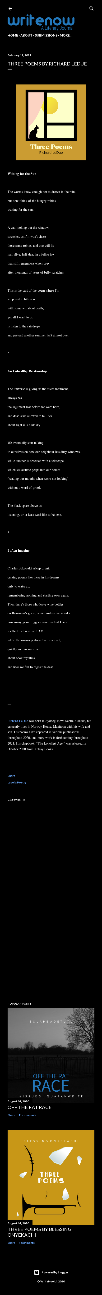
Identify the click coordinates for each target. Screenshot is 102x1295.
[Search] (91, 7)
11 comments (27, 1115)
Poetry (21, 782)
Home (13, 35)
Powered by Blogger (55, 1272)
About (26, 35)
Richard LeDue (18, 720)
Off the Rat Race (29, 1107)
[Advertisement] (51, 956)
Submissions (46, 35)
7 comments (27, 1242)
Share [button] (11, 776)
